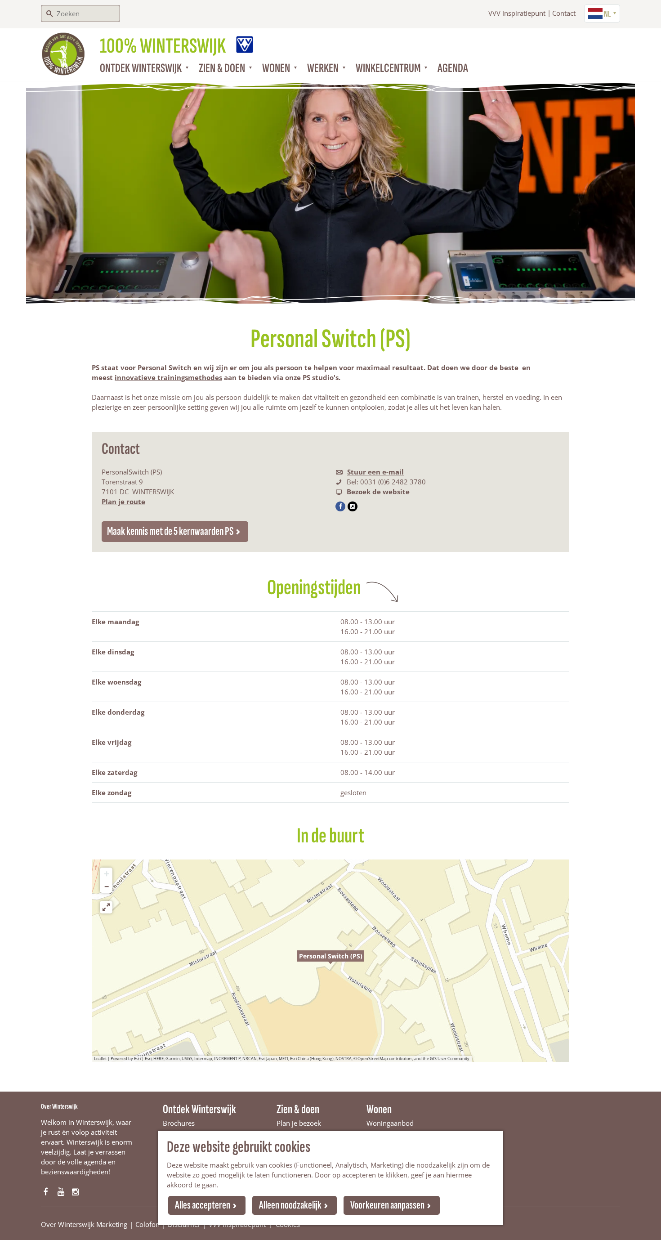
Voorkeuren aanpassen (387, 1205)
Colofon (147, 1224)
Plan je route (123, 501)
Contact (564, 13)
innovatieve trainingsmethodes (168, 377)
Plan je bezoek (299, 1123)
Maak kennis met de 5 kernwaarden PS (170, 531)
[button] (330, 960)
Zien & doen (298, 1109)
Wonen (379, 1109)
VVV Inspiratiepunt (516, 13)
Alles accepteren (202, 1205)
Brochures (179, 1123)
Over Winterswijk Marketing (84, 1224)
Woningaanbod (390, 1123)
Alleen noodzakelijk (290, 1205)
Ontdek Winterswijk (199, 1109)
